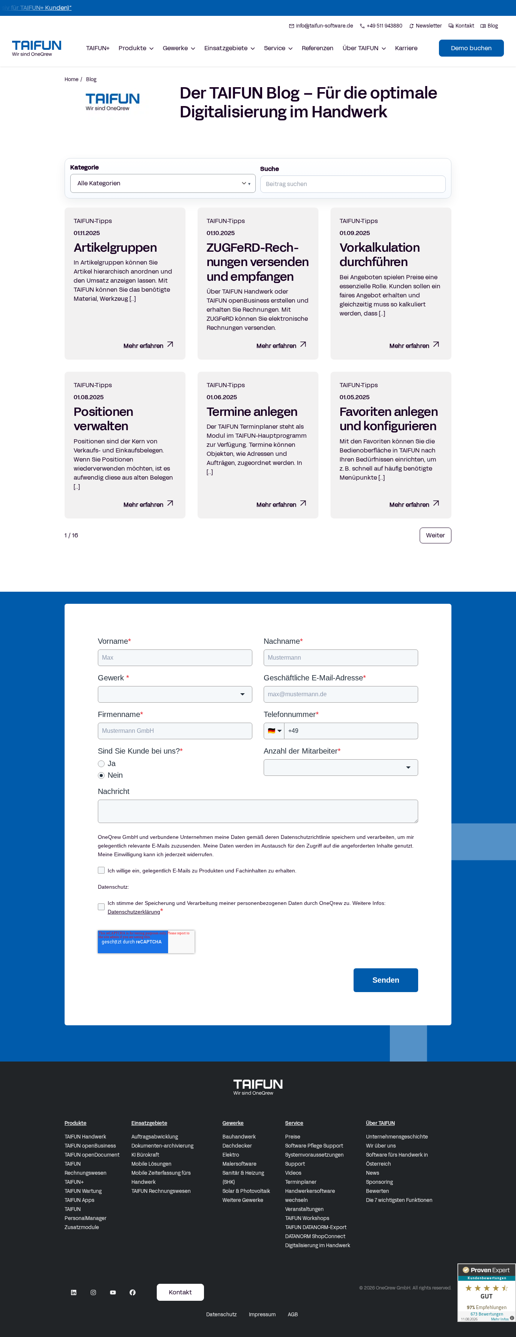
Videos (293, 1173)
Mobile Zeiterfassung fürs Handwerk (161, 1178)
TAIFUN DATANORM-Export (315, 1227)
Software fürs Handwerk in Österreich (397, 1160)
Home (72, 79)
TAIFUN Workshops (307, 1218)
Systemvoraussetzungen (314, 1155)
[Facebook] (133, 1292)
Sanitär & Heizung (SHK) (243, 1178)
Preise (292, 1137)
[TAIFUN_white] (258, 1087)
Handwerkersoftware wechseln (310, 1196)
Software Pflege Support (314, 1146)
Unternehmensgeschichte (397, 1137)
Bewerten (377, 1191)
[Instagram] (93, 1292)
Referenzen (318, 48)
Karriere (406, 48)
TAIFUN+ (98, 48)
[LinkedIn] (74, 1292)
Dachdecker (237, 1146)
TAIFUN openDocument (92, 1155)
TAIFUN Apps (79, 1200)
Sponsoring (379, 1182)
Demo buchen (471, 48)
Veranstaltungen (304, 1209)
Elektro (230, 1155)
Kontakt (180, 1292)
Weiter (435, 535)
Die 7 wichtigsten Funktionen (399, 1200)
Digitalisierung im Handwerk (317, 1245)
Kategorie (84, 167)
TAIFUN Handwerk (85, 1137)
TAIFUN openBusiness (90, 1146)
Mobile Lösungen (151, 1164)
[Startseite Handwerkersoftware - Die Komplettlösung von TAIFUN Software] (36, 48)
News (372, 1173)
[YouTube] (113, 1292)
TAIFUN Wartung (83, 1191)
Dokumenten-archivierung (162, 1146)
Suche (269, 168)
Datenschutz (221, 1314)
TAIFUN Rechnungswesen (86, 1169)
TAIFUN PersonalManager (86, 1214)
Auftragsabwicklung (154, 1137)
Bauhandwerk (239, 1137)
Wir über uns (381, 1146)
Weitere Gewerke (242, 1200)
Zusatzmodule (82, 1227)
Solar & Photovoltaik (246, 1191)
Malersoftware (239, 1164)
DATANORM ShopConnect (315, 1236)
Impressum (262, 1314)
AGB (293, 1314)
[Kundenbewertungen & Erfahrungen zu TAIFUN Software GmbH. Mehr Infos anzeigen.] (486, 1292)
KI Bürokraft (145, 1155)
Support (295, 1164)
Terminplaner (301, 1182)
